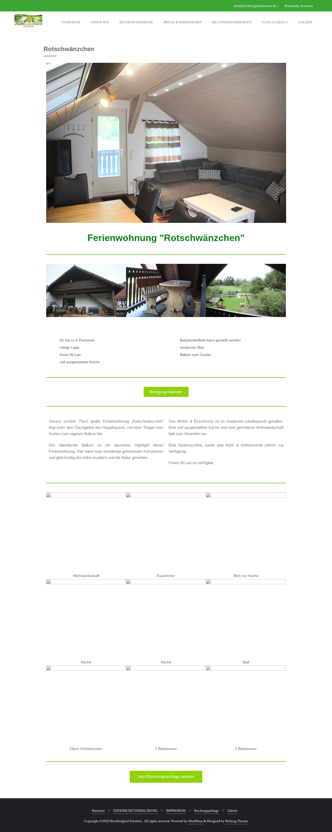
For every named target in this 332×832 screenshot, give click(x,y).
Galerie (232, 811)
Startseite (98, 811)
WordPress (195, 821)
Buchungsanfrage (206, 811)
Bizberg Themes (236, 821)
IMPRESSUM (176, 811)
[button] (51, 292)
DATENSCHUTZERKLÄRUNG (135, 811)
